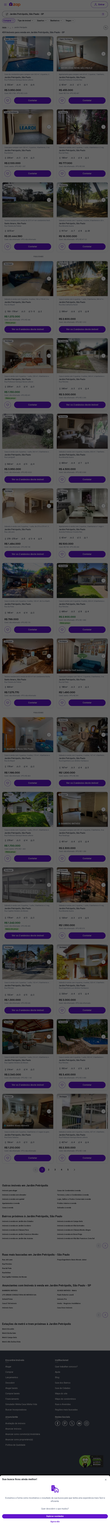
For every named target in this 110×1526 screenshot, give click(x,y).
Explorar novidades (55, 1516)
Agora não (55, 1521)
